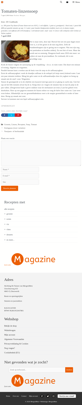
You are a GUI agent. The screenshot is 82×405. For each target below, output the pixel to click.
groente (10, 214)
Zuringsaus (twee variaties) (14, 128)
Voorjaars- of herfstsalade (14, 131)
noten (9, 219)
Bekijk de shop (10, 326)
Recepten (21, 124)
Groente (7, 124)
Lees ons (7, 265)
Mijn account (9, 335)
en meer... (10, 240)
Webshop (11, 319)
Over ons (16, 396)
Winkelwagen (9, 330)
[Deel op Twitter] (11, 115)
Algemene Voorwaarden (14, 339)
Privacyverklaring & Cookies (16, 344)
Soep (28, 124)
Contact (23, 396)
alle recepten (9, 209)
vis (8, 224)
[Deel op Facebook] (4, 115)
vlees (9, 229)
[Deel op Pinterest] (18, 115)
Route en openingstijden (13, 296)
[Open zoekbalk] (61, 2)
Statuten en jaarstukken (13, 301)
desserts (10, 235)
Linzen (14, 124)
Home (8, 396)
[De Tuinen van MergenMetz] (2, 2)
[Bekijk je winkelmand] (67, 2)
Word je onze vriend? (66, 396)
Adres (8, 280)
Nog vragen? (9, 348)
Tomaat (34, 124)
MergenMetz (53, 401)
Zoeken (69, 370)
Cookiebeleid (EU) (12, 352)
